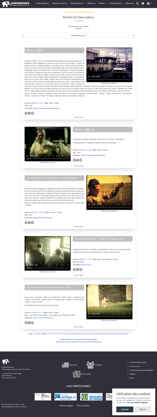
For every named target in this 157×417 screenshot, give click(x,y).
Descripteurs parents (78, 35)
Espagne (42, 108)
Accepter (125, 409)
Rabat (49, 108)
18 (64, 334)
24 (77, 334)
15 (58, 334)
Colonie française (46, 218)
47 (127, 334)
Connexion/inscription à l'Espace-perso (78, 12)
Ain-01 (36, 318)
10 (47, 334)
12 (51, 334)
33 (97, 334)
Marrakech (56, 108)
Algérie (36, 218)
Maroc (36, 108)
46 (125, 334)
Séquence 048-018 (31, 312)
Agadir (102, 155)
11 (49, 334)
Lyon (89, 265)
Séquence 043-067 (31, 212)
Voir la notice (78, 117)
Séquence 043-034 (79, 150)
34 (99, 334)
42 (116, 334)
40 (112, 334)
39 (110, 334)
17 (62, 334)
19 (66, 334)
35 (101, 334)
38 (108, 334)
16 (60, 334)
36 (103, 334)
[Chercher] (137, 3)
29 (88, 334)
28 (86, 334)
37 (106, 334)
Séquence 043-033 (31, 103)
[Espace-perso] (143, 3)
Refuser (142, 409)
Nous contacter (83, 406)
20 (68, 334)
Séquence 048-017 (79, 259)
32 (95, 334)
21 (71, 334)
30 (90, 334)
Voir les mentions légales (137, 402)
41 (114, 334)
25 (79, 334)
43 (119, 334)
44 (121, 334)
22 (73, 334)
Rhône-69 (50, 318)
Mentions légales (66, 406)
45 (123, 334)
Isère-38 (42, 318)
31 (92, 334)
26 (82, 334)
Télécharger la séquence (109, 83)
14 (55, 334)
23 (75, 334)
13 (53, 334)
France (84, 265)
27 (84, 334)
